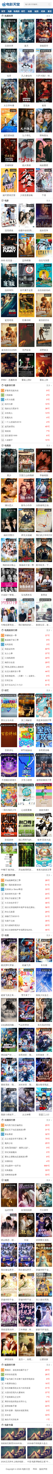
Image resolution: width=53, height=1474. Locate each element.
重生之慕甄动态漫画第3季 (16, 1156)
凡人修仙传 (26, 75)
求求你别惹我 (11, 1374)
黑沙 (9, 475)
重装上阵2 (26, 379)
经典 (43, 11)
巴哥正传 (9, 680)
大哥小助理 (26, 779)
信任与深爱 (44, 260)
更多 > (49, 15)
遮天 (26, 45)
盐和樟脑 (26, 260)
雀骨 (44, 105)
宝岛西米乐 (26, 594)
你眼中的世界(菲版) (28, 230)
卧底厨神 (9, 839)
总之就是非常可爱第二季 (16, 1138)
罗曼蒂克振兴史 (12, 390)
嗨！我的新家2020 (13, 884)
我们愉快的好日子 (27, 624)
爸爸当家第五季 (44, 869)
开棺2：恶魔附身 (9, 379)
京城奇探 (9, 165)
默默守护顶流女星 (44, 1329)
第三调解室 (26, 720)
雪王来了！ (26, 994)
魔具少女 (9, 1143)
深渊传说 (9, 1161)
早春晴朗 (44, 475)
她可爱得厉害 (9, 195)
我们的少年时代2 (44, 535)
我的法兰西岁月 (12, 408)
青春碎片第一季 (26, 564)
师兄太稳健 (26, 535)
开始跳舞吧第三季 (13, 880)
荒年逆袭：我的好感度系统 (17, 1410)
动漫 (30, 11)
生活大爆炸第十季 (13, 671)
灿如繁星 (44, 165)
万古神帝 (44, 1209)
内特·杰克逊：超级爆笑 (12, 260)
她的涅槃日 (9, 535)
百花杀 (26, 105)
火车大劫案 (10, 399)
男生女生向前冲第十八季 (12, 720)
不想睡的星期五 (9, 779)
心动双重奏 (26, 809)
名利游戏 (9, 644)
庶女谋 (8, 1414)
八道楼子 (9, 439)
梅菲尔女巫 (10, 662)
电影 (10, 11)
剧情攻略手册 (11, 1405)
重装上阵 (44, 379)
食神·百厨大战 (44, 839)
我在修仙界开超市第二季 (30, 1269)
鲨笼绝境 (9, 320)
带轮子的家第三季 (13, 898)
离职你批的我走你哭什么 (16, 1401)
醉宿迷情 (9, 1359)
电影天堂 (12, 4)
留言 (50, 11)
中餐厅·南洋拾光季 (10, 869)
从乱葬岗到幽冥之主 (10, 1024)
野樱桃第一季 (11, 635)
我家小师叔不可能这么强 (12, 1114)
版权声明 (43, 1469)
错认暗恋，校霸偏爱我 (11, 1239)
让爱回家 (44, 1359)
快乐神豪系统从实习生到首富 (18, 1387)
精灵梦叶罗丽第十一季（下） (15, 965)
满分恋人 (9, 505)
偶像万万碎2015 (12, 916)
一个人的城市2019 (13, 421)
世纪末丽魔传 (11, 1152)
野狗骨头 (44, 135)
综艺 (23, 11)
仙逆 (9, 75)
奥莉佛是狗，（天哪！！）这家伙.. (20, 675)
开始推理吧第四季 (27, 869)
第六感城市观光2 (12, 925)
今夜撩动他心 (11, 1383)
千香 (44, 195)
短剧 (36, 11)
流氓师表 (9, 230)
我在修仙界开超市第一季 (12, 1269)
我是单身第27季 (43, 720)
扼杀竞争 (44, 230)
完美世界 (9, 45)
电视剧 (17, 11)
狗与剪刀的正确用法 (14, 1125)
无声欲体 (26, 349)
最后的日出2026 (9, 349)
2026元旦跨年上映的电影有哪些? (15, 1461)
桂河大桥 (9, 403)
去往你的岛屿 (44, 290)
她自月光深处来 (12, 1419)
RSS (35, 1469)
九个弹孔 (26, 135)
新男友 (44, 594)
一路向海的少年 (9, 809)
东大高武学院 (44, 1024)
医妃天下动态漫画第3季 (15, 1129)
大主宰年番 (9, 105)
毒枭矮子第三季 (12, 639)
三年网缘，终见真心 (28, 1329)
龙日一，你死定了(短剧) (30, 1359)
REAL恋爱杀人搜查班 (14, 666)
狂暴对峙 (26, 320)
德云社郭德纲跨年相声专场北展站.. (20, 907)
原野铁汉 (44, 349)
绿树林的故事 (11, 1174)
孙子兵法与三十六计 (14, 684)
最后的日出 (44, 320)
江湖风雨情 (10, 657)
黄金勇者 (9, 1134)
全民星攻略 (44, 750)
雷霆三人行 (44, 1114)
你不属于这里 (26, 290)
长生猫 (44, 965)
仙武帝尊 (9, 1209)
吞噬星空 (44, 45)
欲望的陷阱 (26, 1209)
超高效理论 (10, 426)
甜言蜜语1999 (11, 435)
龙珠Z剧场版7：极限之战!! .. (17, 1147)
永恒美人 (9, 412)
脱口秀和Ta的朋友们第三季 (31, 839)
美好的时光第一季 (13, 893)
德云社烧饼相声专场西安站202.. (19, 929)
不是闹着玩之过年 (13, 1396)
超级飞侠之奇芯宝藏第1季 (13, 994)
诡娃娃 (8, 430)
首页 (3, 11)
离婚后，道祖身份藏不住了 (17, 1369)
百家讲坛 (9, 750)
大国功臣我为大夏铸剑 (15, 1392)
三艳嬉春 (9, 394)
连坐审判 (9, 290)
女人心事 (9, 653)
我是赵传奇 (10, 648)
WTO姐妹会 (26, 750)
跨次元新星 (10, 911)
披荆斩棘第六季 (44, 779)
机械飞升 (26, 965)
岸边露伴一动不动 (13, 1165)
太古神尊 (26, 1114)
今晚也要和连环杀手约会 (12, 624)
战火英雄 (26, 165)
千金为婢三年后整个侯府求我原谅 (19, 1378)
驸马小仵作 (26, 505)
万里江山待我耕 (26, 475)
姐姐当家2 (44, 809)
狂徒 (26, 1239)
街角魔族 (9, 1170)
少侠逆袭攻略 (26, 195)
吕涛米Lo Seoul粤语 (14, 889)
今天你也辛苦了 (12, 902)
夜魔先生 (9, 417)
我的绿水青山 (9, 564)
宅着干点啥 (10, 920)
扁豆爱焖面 (9, 135)
